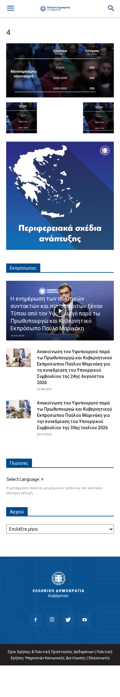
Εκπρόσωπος (23, 268)
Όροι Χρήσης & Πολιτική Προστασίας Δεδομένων (51, 652)
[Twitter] (68, 620)
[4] (60, 95)
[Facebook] (36, 620)
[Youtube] (84, 620)
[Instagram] (52, 620)
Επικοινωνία (99, 658)
